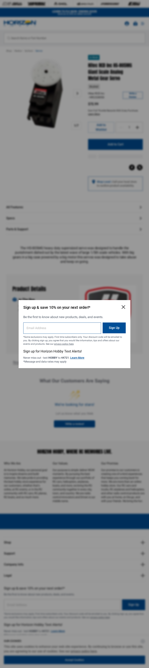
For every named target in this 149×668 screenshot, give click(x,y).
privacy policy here (64, 344)
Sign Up (114, 328)
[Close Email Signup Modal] (123, 307)
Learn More (77, 357)
